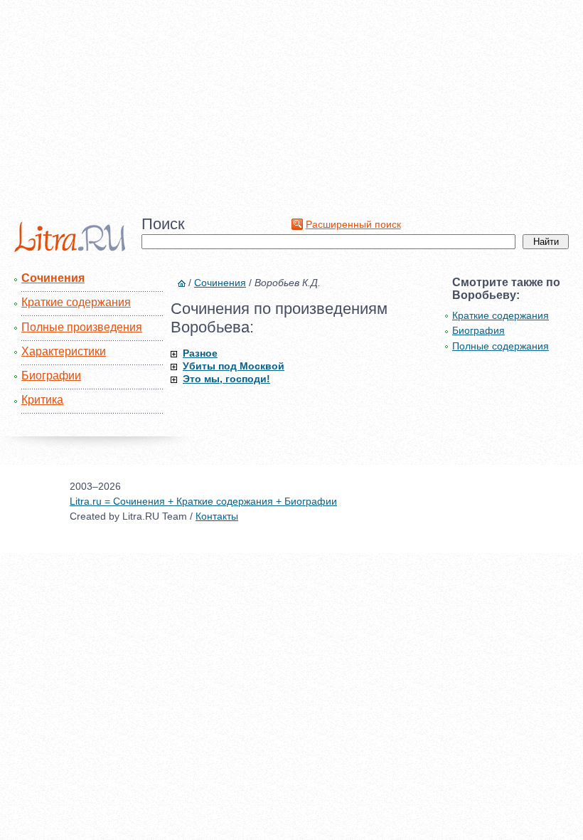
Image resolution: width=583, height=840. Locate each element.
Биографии (51, 375)
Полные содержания (500, 346)
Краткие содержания (76, 302)
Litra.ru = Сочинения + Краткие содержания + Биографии (203, 501)
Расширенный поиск (353, 224)
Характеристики (63, 351)
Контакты (217, 516)
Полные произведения (81, 327)
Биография (478, 330)
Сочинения (53, 278)
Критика (42, 400)
